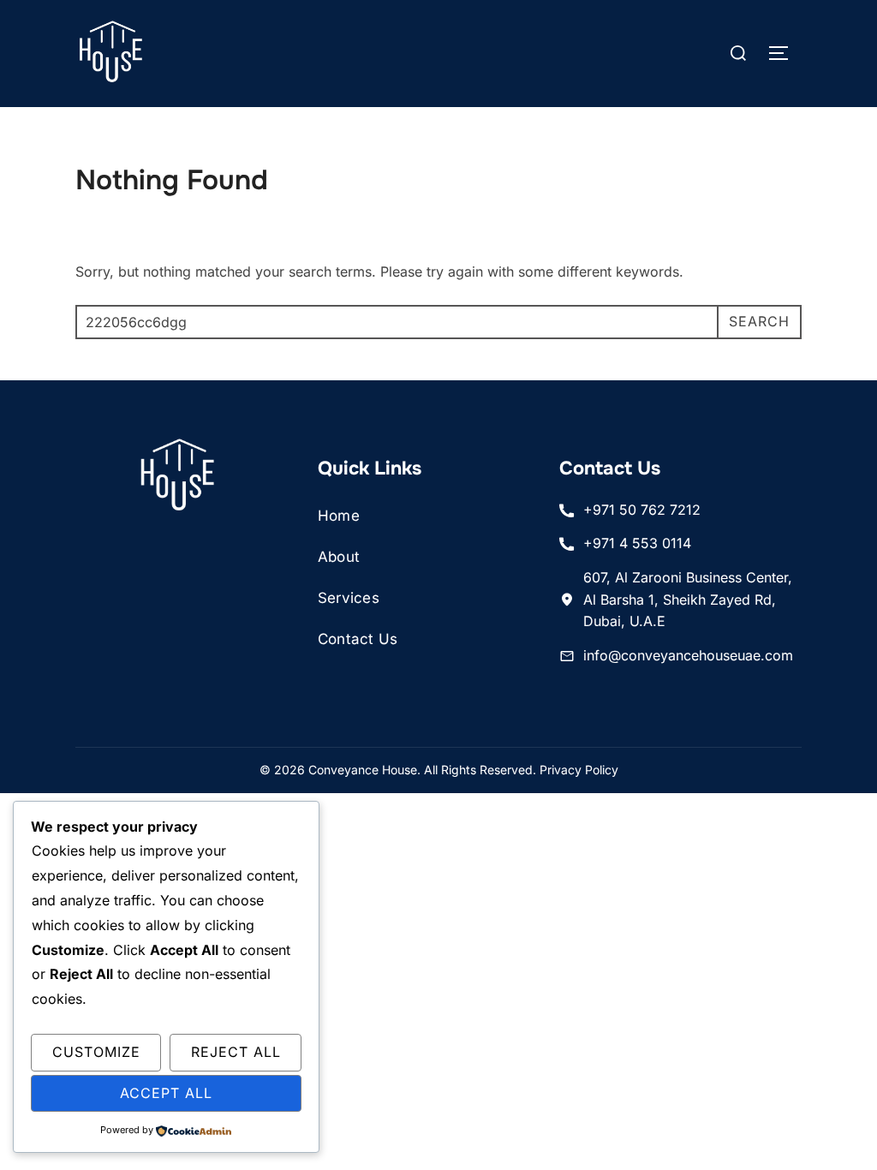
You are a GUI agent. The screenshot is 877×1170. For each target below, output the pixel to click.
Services (348, 597)
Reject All (236, 1051)
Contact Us (358, 639)
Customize (96, 1051)
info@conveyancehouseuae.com (688, 655)
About (339, 556)
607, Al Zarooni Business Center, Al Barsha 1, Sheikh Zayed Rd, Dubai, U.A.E (687, 599)
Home (339, 515)
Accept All (166, 1092)
